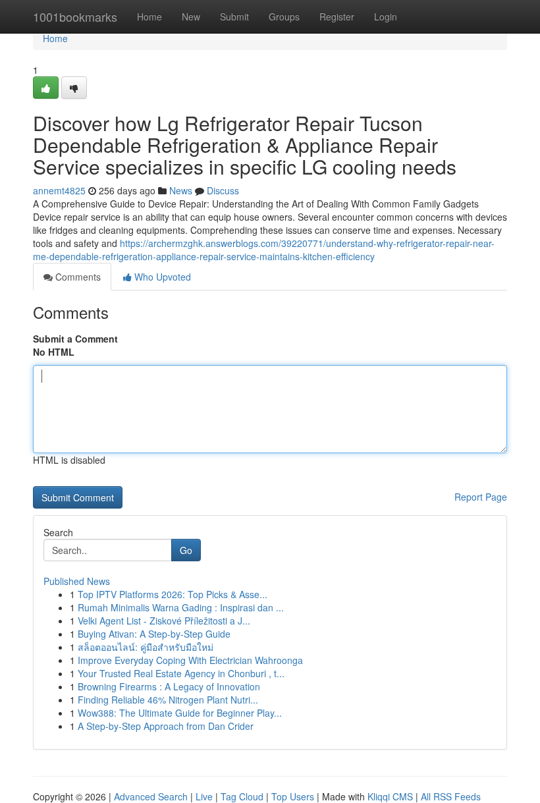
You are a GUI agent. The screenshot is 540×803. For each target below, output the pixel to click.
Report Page (480, 496)
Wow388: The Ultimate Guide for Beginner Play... (180, 712)
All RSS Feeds (451, 796)
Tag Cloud (242, 796)
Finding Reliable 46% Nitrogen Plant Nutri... (168, 699)
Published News (76, 581)
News (180, 190)
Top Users (292, 796)
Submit (234, 16)
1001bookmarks (75, 16)
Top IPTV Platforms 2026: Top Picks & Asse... (172, 594)
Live (204, 796)
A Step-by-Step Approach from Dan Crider (166, 726)
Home (149, 16)
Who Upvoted (161, 276)
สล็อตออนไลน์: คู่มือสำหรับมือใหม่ (145, 646)
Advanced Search (151, 796)
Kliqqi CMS (390, 796)
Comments (77, 276)
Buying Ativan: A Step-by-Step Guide (154, 633)
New (191, 16)
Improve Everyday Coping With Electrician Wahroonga (190, 660)
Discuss (223, 190)
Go (186, 550)
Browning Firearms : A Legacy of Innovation (169, 686)
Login (385, 16)
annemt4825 (59, 190)
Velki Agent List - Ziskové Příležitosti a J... (164, 620)
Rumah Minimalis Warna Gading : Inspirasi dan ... (181, 607)
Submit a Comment (75, 338)
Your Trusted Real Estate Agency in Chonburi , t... (181, 673)
